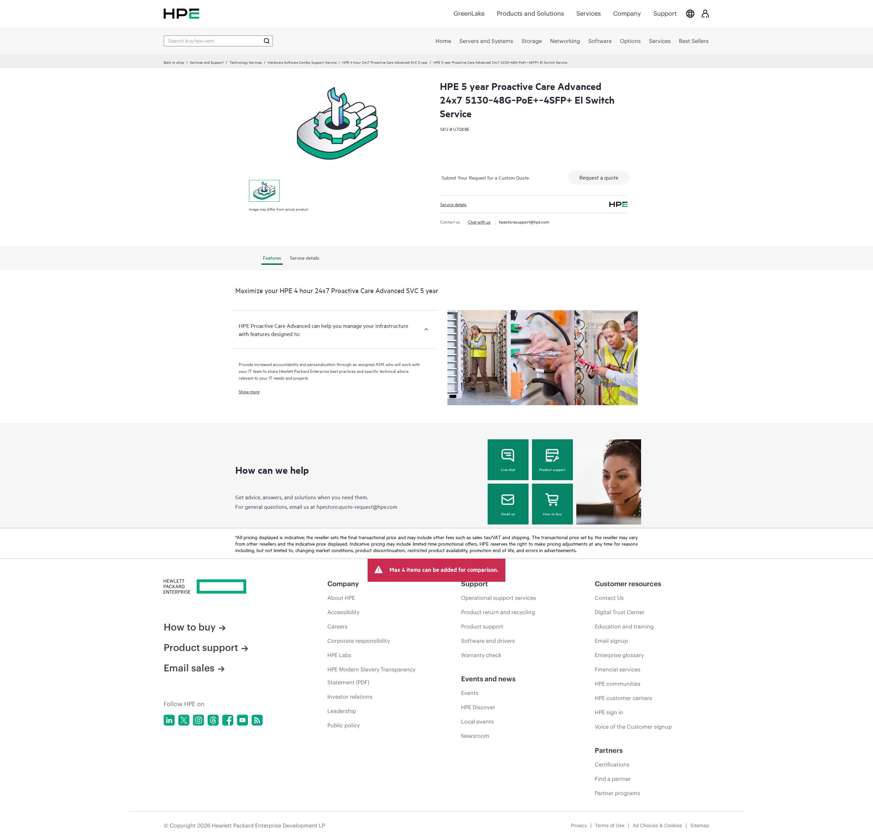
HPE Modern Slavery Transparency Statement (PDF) (371, 676)
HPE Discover (478, 707)
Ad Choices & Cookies (657, 825)
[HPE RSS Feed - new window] (257, 720)
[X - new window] (183, 720)
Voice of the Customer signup (633, 726)
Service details (453, 204)
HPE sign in (609, 712)
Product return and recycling (498, 612)
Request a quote (598, 177)
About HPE (341, 597)
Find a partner (613, 778)
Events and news (488, 678)
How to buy (552, 513)
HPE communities (617, 683)
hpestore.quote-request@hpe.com (356, 506)
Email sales (189, 668)
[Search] (267, 40)
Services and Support (207, 62)
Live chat (508, 469)
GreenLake (469, 13)
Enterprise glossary (619, 655)
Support (665, 13)
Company (627, 13)
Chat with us (479, 221)
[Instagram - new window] (198, 720)
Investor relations (349, 696)
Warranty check (481, 655)
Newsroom (475, 735)
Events (469, 692)
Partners (609, 750)
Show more (249, 391)
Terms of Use (609, 825)
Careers (337, 626)
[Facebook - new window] (227, 720)
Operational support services (498, 597)
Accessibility (343, 612)
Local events (477, 721)
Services (588, 13)
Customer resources (628, 583)
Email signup (611, 640)
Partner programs (617, 793)
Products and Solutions (530, 13)
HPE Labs (339, 655)
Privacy (579, 825)
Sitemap (699, 825)
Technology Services (246, 62)
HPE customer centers (623, 698)
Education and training (624, 626)
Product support (552, 469)
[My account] (705, 13)
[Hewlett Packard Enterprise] (181, 13)
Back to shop (174, 62)
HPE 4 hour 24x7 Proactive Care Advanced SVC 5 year (385, 62)
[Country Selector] (690, 13)
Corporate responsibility (358, 640)
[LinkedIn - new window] (169, 720)
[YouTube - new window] (242, 720)
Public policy (343, 725)
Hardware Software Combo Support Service (302, 62)
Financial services (617, 669)
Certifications (612, 764)
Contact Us (609, 597)
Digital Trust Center (620, 612)
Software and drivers (488, 640)
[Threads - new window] (213, 720)
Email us (508, 513)
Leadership (341, 711)
